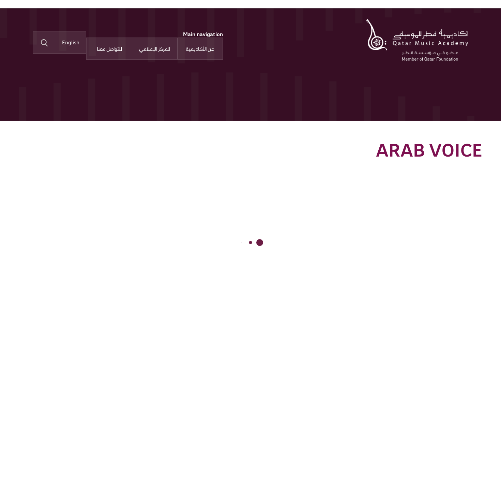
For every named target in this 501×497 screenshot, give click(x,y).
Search (44, 42)
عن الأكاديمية (200, 48)
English (70, 42)
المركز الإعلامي (154, 48)
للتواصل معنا (109, 48)
